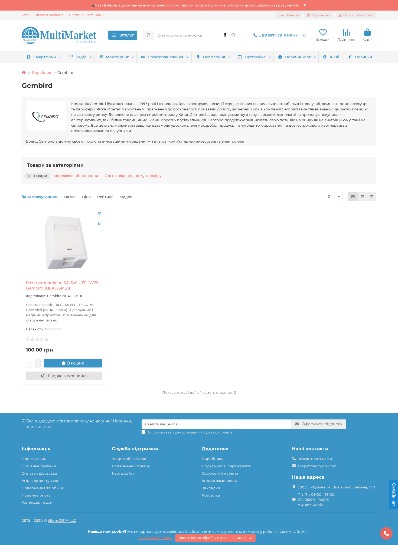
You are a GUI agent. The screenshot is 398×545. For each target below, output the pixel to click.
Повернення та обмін (42, 488)
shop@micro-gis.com (317, 466)
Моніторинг (117, 57)
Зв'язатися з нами (279, 35)
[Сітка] (353, 196)
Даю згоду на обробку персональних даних (215, 538)
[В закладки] (99, 213)
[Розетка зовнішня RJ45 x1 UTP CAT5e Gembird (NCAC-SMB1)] (64, 242)
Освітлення (214, 57)
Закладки (211, 488)
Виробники (213, 459)
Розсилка (211, 495)
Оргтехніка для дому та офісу (133, 175)
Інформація (36, 448)
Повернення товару (131, 466)
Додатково (215, 448)
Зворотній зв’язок (129, 459)
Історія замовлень (219, 480)
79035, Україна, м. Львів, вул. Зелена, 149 (336, 487)
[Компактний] (371, 196)
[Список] (362, 196)
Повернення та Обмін (87, 15)
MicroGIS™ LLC (62, 520)
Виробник (41, 72)
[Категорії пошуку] (148, 35)
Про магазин (34, 459)
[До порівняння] (99, 224)
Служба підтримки (135, 448)
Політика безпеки (39, 466)
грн (288, 15)
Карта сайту (123, 473)
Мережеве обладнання (76, 175)
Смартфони (44, 57)
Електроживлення (165, 57)
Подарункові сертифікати (227, 466)
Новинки (363, 57)
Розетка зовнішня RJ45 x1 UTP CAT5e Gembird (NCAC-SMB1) (63, 285)
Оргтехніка (255, 57)
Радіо (81, 57)
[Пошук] (233, 35)
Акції (334, 57)
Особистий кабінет (220, 473)
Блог (25, 15)
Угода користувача (40, 480)
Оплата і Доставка (49, 15)
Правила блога (36, 495)
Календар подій (37, 502)
